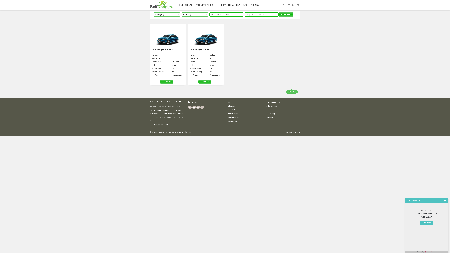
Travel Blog (242, 5)
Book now (166, 82)
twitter (194, 107)
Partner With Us (234, 117)
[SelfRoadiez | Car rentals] (162, 5)
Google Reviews (234, 110)
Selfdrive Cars (271, 106)
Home (230, 102)
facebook (190, 107)
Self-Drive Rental (225, 5)
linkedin (198, 107)
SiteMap (269, 117)
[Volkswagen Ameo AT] (168, 37)
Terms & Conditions (293, 132)
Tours (268, 110)
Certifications (233, 113)
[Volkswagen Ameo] (206, 37)
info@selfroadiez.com (160, 124)
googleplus (202, 107)
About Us (255, 5)
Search (287, 14)
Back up (291, 92)
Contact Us (232, 121)
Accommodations (204, 5)
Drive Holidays (185, 5)
